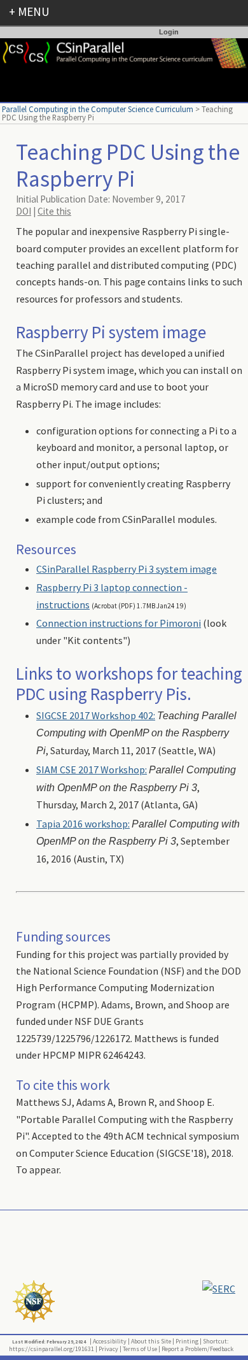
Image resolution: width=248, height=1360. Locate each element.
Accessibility (110, 1341)
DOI (23, 211)
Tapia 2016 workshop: (83, 823)
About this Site (151, 1341)
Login (169, 32)
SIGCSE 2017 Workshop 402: (95, 715)
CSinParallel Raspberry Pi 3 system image (126, 568)
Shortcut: (215, 1341)
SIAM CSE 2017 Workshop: (91, 769)
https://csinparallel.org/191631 (51, 1349)
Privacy (108, 1349)
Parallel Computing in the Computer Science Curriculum (97, 109)
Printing (187, 1341)
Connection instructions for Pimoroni (118, 623)
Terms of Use (140, 1349)
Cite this (54, 211)
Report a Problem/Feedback (197, 1349)
